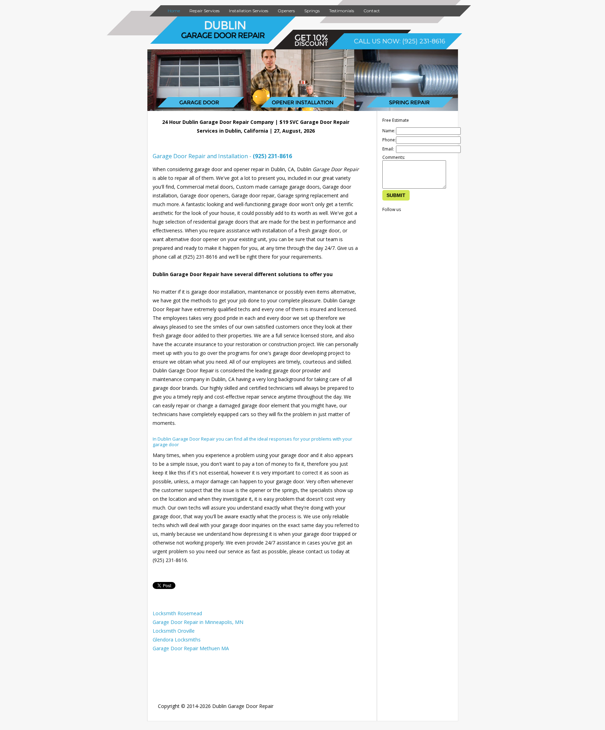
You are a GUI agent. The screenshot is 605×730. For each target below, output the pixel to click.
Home (174, 10)
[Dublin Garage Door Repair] (223, 37)
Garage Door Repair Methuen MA (191, 648)
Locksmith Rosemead (177, 613)
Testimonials (341, 10)
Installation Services (248, 10)
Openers (286, 10)
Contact (371, 10)
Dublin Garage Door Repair (242, 706)
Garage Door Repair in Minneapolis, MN (198, 622)
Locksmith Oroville (174, 630)
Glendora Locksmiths (177, 639)
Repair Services (204, 10)
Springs (312, 10)
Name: (388, 131)
